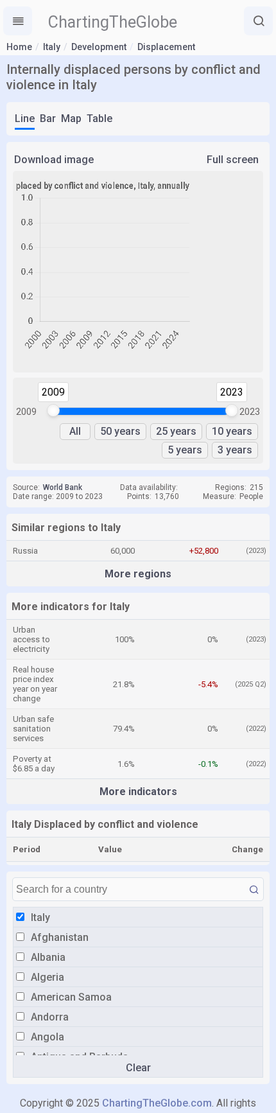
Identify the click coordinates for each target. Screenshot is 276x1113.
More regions (138, 574)
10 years (232, 431)
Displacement (166, 47)
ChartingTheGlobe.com (157, 1103)
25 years (176, 431)
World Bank (62, 487)
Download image (54, 159)
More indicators (138, 791)
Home (19, 47)
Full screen (233, 159)
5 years (185, 450)
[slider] (53, 410)
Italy (51, 47)
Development (98, 47)
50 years (120, 431)
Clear (138, 1068)
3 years (235, 450)
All (75, 431)
